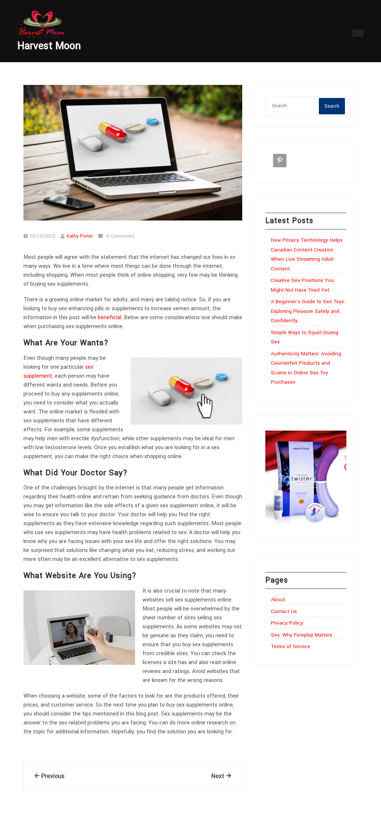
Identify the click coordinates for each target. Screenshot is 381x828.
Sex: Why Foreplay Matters (301, 634)
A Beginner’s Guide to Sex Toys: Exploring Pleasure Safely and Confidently (308, 311)
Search (331, 106)
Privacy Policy (287, 622)
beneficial (109, 317)
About (278, 599)
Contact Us (284, 611)
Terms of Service (290, 646)
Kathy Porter (80, 236)
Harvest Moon (49, 46)
